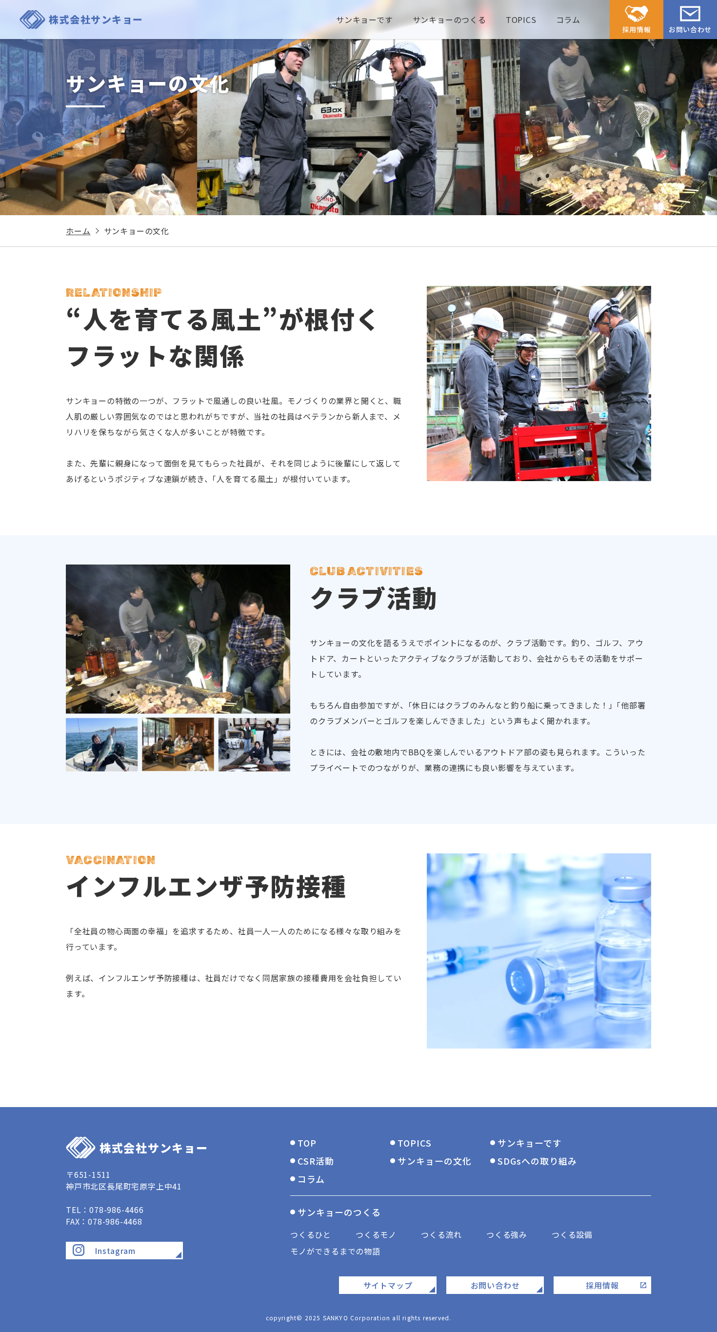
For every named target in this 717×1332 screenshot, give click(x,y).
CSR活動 (316, 1160)
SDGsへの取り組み (537, 1160)
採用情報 (636, 29)
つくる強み (506, 1234)
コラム (568, 19)
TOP (307, 1142)
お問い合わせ (690, 29)
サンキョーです (529, 1142)
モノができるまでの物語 (335, 1251)
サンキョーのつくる (339, 1212)
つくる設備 (572, 1234)
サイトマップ (388, 1285)
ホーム (78, 231)
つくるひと (310, 1234)
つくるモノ (376, 1234)
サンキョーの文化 (434, 1160)
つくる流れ (441, 1234)
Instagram (115, 1250)
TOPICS (521, 19)
